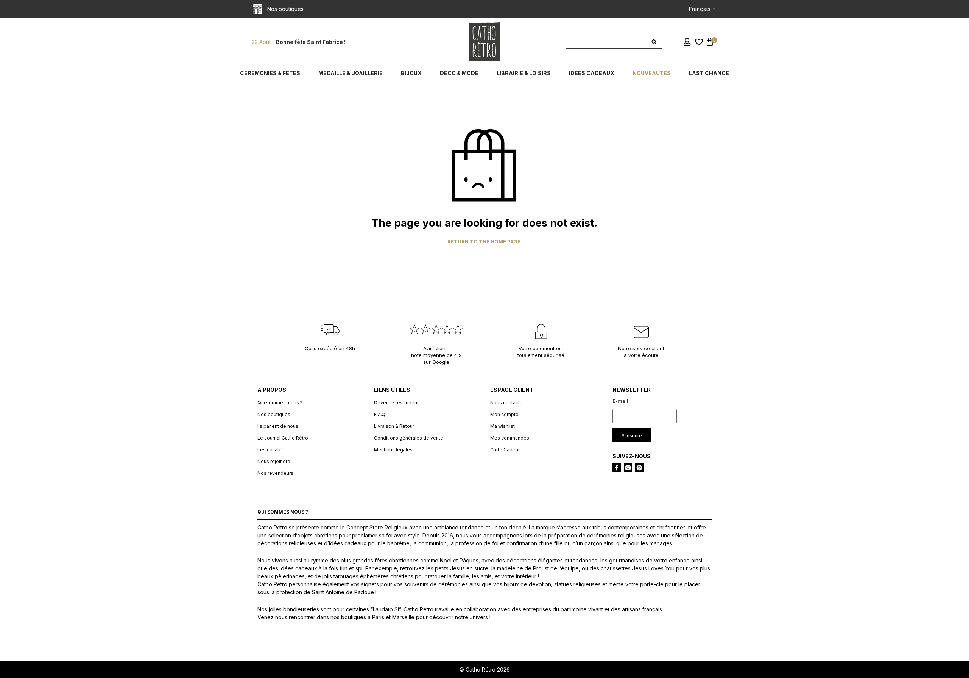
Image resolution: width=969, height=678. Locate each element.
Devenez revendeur (396, 403)
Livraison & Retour (394, 426)
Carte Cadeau (505, 450)
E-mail (620, 401)
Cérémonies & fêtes (270, 73)
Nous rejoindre (273, 461)
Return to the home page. (484, 241)
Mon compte (504, 414)
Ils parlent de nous (277, 426)
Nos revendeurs (275, 473)
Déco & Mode (459, 73)
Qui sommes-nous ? (279, 403)
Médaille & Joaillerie (350, 73)
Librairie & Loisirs (524, 73)
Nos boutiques (273, 414)
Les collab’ (269, 450)
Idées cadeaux (591, 73)
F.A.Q (379, 414)
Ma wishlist (502, 426)
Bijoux (411, 73)
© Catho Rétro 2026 (485, 669)
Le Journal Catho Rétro (282, 438)
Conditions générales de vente (408, 438)
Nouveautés (651, 73)
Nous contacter (507, 403)
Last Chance (709, 73)
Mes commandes (509, 438)
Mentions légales (393, 450)
